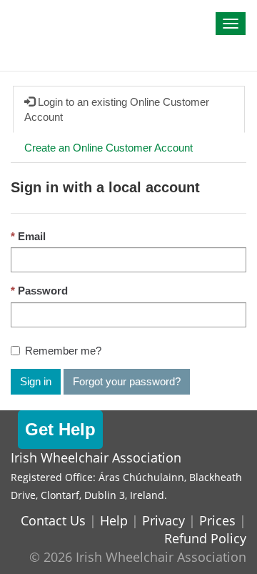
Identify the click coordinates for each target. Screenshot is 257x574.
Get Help (60, 429)
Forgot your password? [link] (127, 381)
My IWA (39, 16)
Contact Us (53, 520)
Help (114, 520)
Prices (217, 520)
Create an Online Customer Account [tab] (108, 148)
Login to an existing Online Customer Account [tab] (116, 109)
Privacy (163, 520)
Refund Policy (205, 538)
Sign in (35, 381)
